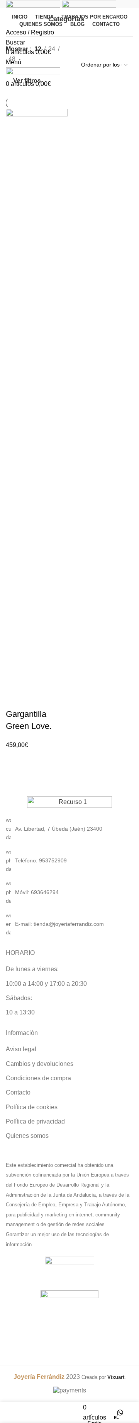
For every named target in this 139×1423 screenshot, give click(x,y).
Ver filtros (27, 80)
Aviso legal (21, 1049)
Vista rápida (36, 698)
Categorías (66, 19)
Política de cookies (32, 1107)
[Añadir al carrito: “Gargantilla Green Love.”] (15, 698)
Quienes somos (27, 1135)
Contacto (18, 1092)
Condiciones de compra (38, 1078)
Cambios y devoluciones (39, 1063)
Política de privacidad (35, 1121)
